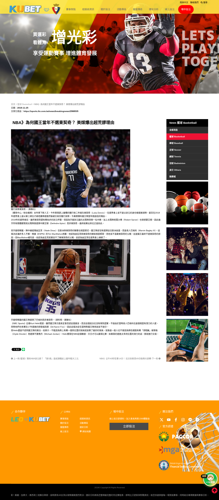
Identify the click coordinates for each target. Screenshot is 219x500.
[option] (109, 47)
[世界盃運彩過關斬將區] (187, 340)
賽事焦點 (71, 9)
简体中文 (184, 2)
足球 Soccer (175, 150)
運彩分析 (154, 9)
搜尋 (205, 2)
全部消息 (173, 130)
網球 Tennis (175, 156)
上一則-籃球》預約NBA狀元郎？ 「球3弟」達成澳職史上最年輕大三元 (46, 358)
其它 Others (175, 170)
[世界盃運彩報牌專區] (187, 294)
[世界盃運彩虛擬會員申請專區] (187, 248)
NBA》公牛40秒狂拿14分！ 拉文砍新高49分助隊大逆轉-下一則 (129, 358)
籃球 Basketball (24, 104)
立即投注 (129, 426)
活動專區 (121, 9)
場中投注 (186, 9)
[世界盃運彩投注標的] (187, 203)
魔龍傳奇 (137, 9)
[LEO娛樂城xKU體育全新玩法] (30, 419)
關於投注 (105, 9)
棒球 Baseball (176, 143)
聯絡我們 (194, 2)
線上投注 (170, 9)
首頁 (13, 104)
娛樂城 (172, 176)
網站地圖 (86, 431)
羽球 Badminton (177, 163)
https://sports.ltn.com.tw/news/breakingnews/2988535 (51, 111)
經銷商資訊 (88, 9)
